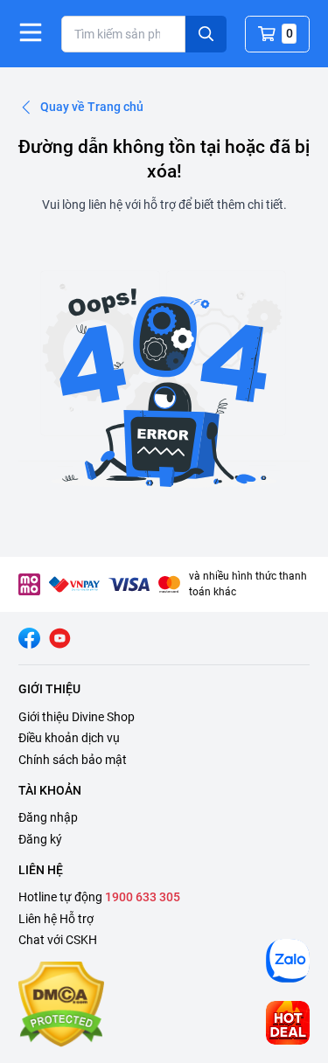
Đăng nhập (48, 817)
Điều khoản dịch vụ (69, 738)
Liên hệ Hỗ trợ (56, 919)
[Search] (206, 34)
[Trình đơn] (30, 32)
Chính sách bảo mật (72, 760)
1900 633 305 (142, 897)
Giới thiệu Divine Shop (76, 717)
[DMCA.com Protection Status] (61, 1004)
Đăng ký (40, 839)
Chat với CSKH (57, 940)
